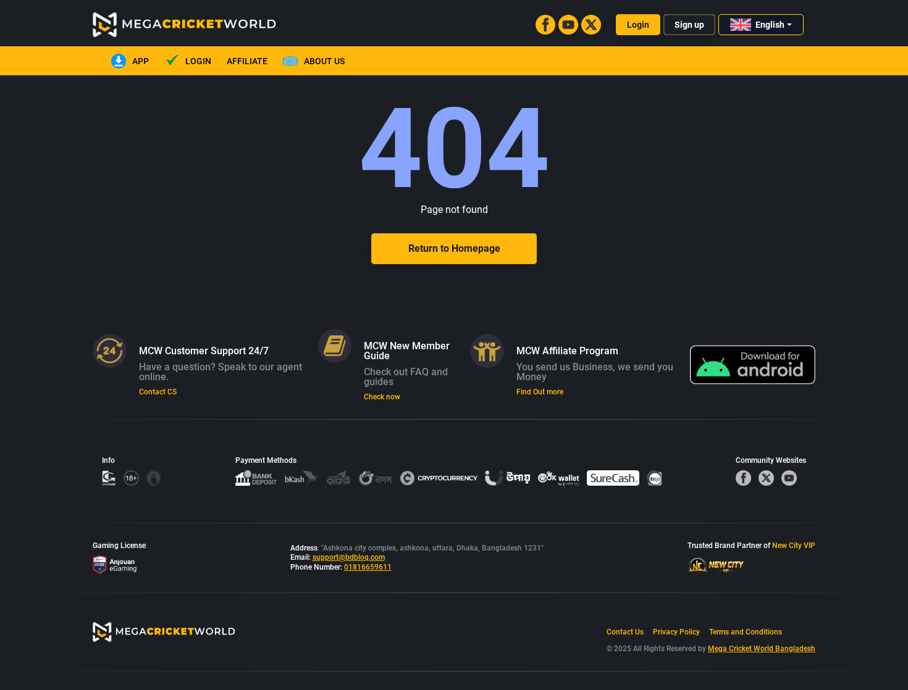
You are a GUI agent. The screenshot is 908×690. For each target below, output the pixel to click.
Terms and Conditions (745, 632)
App (140, 61)
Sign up (689, 25)
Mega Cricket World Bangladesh (761, 648)
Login (638, 25)
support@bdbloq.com (349, 557)
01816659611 (368, 567)
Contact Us (625, 632)
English (769, 25)
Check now (382, 397)
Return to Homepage (454, 248)
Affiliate (247, 61)
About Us (324, 61)
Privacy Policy (676, 632)
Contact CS (158, 392)
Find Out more (539, 392)
